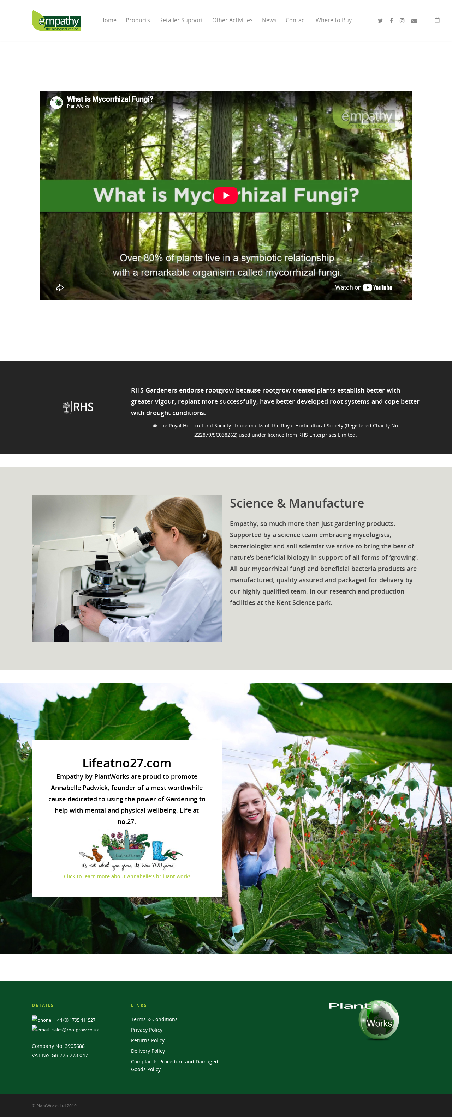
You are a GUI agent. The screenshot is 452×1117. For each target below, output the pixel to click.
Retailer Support (181, 20)
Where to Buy (334, 20)
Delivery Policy (148, 1051)
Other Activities (232, 20)
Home (108, 20)
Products (138, 20)
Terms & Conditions (154, 1019)
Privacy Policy (146, 1029)
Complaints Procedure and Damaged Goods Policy (174, 1065)
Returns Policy (148, 1040)
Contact (296, 20)
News (269, 20)
